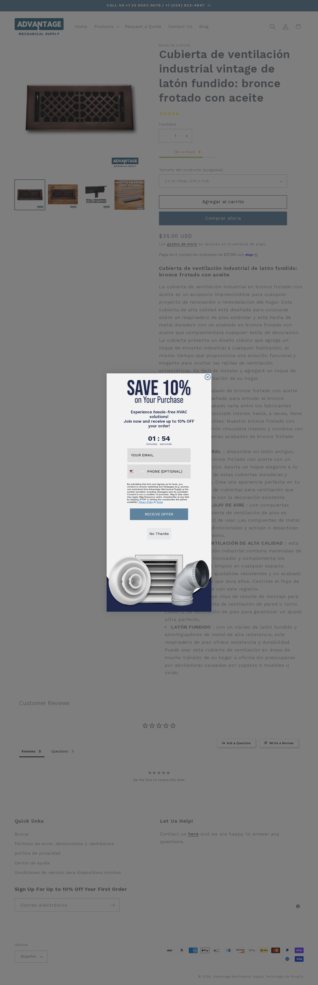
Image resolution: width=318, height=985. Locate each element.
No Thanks (159, 533)
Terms (159, 502)
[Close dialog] (207, 377)
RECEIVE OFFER (159, 514)
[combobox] (136, 471)
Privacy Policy (146, 502)
